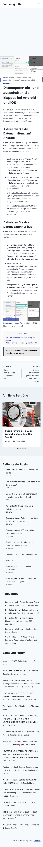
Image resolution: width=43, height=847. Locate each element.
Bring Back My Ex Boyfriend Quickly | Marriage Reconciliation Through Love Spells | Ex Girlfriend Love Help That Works (21, 683)
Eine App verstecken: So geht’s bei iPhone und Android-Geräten (33, 374)
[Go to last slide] (6, 423)
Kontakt (37, 841)
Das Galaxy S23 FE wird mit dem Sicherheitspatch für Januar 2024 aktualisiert (19, 621)
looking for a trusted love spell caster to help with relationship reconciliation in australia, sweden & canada (21, 792)
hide (24, 333)
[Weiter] (37, 423)
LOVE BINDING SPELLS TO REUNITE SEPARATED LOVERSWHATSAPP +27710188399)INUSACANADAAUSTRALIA (21, 696)
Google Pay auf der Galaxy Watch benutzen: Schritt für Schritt (19, 434)
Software (7, 83)
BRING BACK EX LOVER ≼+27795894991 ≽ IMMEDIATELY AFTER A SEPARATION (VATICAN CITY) (21, 815)
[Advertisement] (21, 30)
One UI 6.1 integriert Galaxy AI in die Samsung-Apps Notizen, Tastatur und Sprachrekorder (21, 640)
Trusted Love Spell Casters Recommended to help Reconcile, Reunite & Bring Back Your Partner (21, 770)
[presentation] (21, 414)
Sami (9, 441)
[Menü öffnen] (38, 4)
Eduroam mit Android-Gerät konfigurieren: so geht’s (9, 372)
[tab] (17, 448)
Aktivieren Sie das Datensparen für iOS (20, 343)
